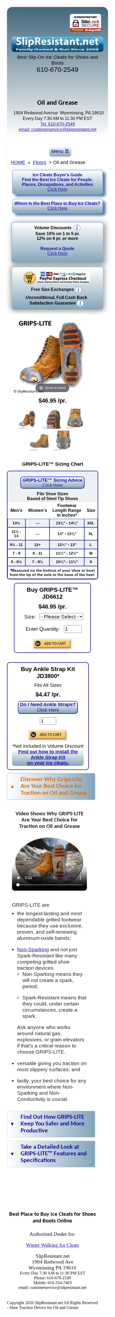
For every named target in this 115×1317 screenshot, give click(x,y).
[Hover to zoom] (52, 353)
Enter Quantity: (43, 629)
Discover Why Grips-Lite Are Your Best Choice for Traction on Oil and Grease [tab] (54, 786)
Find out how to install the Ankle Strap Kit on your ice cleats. (48, 757)
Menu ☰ (60, 151)
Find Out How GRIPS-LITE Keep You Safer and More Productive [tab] (53, 1124)
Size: (30, 616)
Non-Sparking (33, 949)
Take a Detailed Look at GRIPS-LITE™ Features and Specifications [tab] (54, 1154)
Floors (39, 162)
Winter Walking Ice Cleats (52, 1245)
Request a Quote (57, 251)
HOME (18, 162)
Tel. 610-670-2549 (57, 124)
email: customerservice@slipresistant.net (57, 129)
